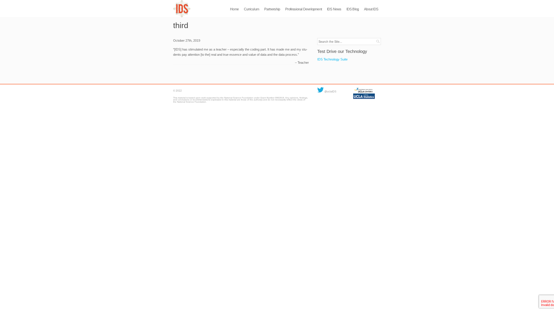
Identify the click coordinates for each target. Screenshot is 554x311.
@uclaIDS (330, 91)
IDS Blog (352, 9)
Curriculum (251, 9)
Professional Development (303, 9)
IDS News (334, 9)
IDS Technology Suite (332, 59)
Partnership (272, 9)
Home (234, 9)
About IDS (371, 9)
